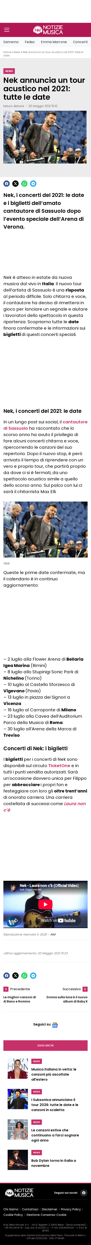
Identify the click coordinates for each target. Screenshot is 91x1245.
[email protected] (75, 1224)
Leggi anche (45, 1045)
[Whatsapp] (24, 183)
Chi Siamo (10, 1209)
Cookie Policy (13, 1215)
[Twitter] (15, 183)
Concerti (80, 42)
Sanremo (11, 42)
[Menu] (6, 30)
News (17, 52)
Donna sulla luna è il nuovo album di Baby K (67, 999)
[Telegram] (33, 183)
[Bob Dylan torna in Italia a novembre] (18, 1161)
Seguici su (42, 1024)
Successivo (72, 989)
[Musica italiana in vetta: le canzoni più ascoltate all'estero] (18, 1071)
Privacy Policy (71, 1209)
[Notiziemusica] (48, 29)
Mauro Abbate (13, 106)
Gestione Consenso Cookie (46, 1215)
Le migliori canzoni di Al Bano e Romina (19, 999)
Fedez (30, 42)
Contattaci (30, 1209)
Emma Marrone (54, 42)
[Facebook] (6, 183)
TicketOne (59, 766)
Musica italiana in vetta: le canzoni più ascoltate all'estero (53, 1074)
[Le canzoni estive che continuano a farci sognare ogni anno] (18, 1132)
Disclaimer (49, 1209)
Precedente (20, 989)
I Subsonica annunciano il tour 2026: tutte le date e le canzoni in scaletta (54, 1104)
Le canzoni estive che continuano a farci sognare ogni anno (55, 1135)
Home (7, 52)
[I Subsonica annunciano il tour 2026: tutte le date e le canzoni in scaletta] (18, 1101)
